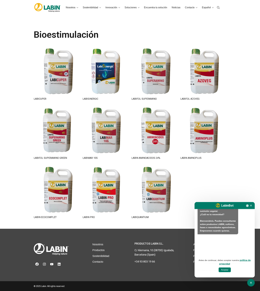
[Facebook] (37, 264)
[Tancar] (250, 205)
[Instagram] (44, 264)
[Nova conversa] (247, 205)
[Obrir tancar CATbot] (251, 282)
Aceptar (224, 270)
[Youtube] (51, 264)
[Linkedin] (59, 264)
